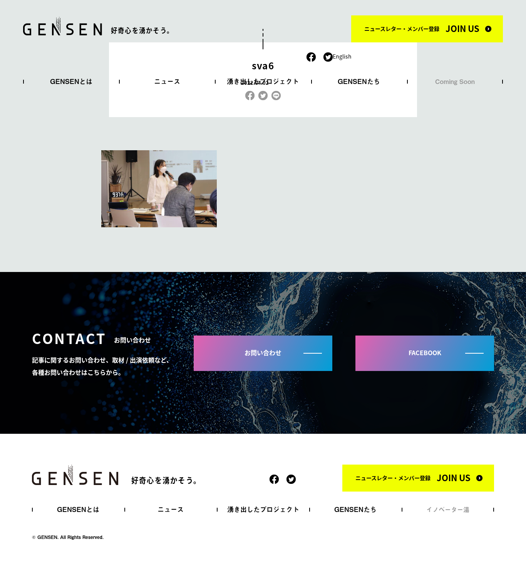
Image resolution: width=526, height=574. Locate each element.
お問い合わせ (263, 352)
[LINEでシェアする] (276, 94)
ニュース (167, 81)
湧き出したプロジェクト (263, 81)
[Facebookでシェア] (250, 94)
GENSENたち (359, 81)
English (342, 56)
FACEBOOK (425, 352)
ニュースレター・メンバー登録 (421, 28)
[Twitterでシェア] (263, 94)
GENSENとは (71, 81)
